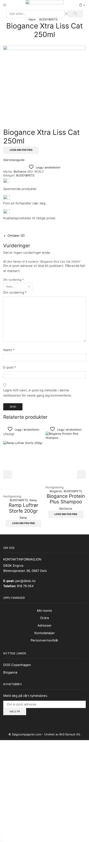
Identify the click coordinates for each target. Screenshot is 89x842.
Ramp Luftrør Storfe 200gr (23, 508)
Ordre (44, 618)
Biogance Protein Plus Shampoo (66, 499)
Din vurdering (13, 279)
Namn (8, 350)
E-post (9, 367)
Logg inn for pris (21, 149)
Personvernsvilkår (44, 640)
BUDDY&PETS (48, 19)
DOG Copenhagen (17, 665)
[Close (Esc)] (0, 836)
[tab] (16, 236)
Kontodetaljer (44, 633)
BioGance (20, 171)
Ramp (33, 500)
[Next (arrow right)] (2, 840)
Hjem (32, 19)
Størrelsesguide (14, 160)
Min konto (44, 611)
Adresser (45, 625)
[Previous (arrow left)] (0, 840)
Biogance (56, 491)
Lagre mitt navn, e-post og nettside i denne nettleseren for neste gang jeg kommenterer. (37, 392)
